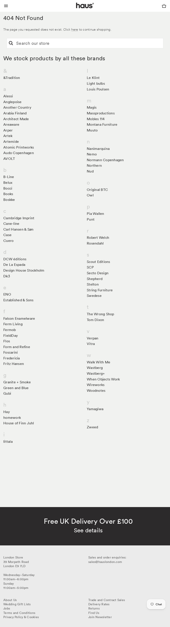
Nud (90, 171)
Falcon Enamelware (19, 318)
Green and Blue (16, 388)
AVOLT (9, 158)
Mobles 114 (96, 119)
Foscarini (10, 352)
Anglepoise (12, 102)
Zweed (92, 427)
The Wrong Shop (100, 314)
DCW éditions (14, 259)
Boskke (9, 199)
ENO (7, 294)
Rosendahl (95, 243)
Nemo (92, 154)
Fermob (9, 329)
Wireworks (95, 384)
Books (8, 194)
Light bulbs (96, 83)
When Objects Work (103, 379)
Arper (8, 130)
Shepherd (94, 278)
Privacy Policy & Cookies (21, 617)
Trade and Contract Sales (106, 600)
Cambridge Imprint (18, 218)
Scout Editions (98, 261)
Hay (6, 412)
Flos (6, 341)
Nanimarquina (98, 148)
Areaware (11, 124)
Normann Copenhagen (105, 160)
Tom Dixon (95, 319)
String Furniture (100, 290)
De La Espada (14, 264)
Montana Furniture (102, 124)
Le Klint (93, 77)
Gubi (7, 393)
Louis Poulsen (98, 89)
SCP (90, 267)
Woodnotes (96, 390)
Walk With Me (98, 362)
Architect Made (16, 119)
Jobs (6, 608)
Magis (92, 107)
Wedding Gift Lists (17, 604)
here (74, 29)
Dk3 (6, 276)
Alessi (8, 96)
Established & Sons (18, 300)
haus (77, 10)
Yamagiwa (95, 409)
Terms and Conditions (19, 613)
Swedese (94, 295)
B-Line (8, 176)
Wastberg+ (96, 373)
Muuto (92, 130)
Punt (91, 219)
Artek (7, 135)
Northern (94, 165)
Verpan (93, 338)
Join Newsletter (100, 617)
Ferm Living (13, 324)
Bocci (7, 188)
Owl (90, 195)
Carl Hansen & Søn (18, 229)
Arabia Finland (15, 113)
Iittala (8, 441)
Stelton (93, 284)
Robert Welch (98, 237)
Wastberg (95, 367)
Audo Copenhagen (18, 153)
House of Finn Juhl (18, 423)
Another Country (17, 107)
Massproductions (101, 113)
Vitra (91, 343)
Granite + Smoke (17, 382)
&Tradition (11, 77)
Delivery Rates (99, 604)
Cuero (8, 240)
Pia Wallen (95, 213)
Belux (7, 182)
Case (7, 235)
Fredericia (11, 358)
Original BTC (97, 189)
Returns (94, 608)
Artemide (11, 141)
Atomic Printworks (18, 147)
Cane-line (11, 223)
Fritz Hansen (13, 363)
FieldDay (10, 335)
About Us (10, 600)
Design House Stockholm (23, 270)
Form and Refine (16, 347)
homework (12, 417)
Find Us (93, 613)
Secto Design (97, 273)
